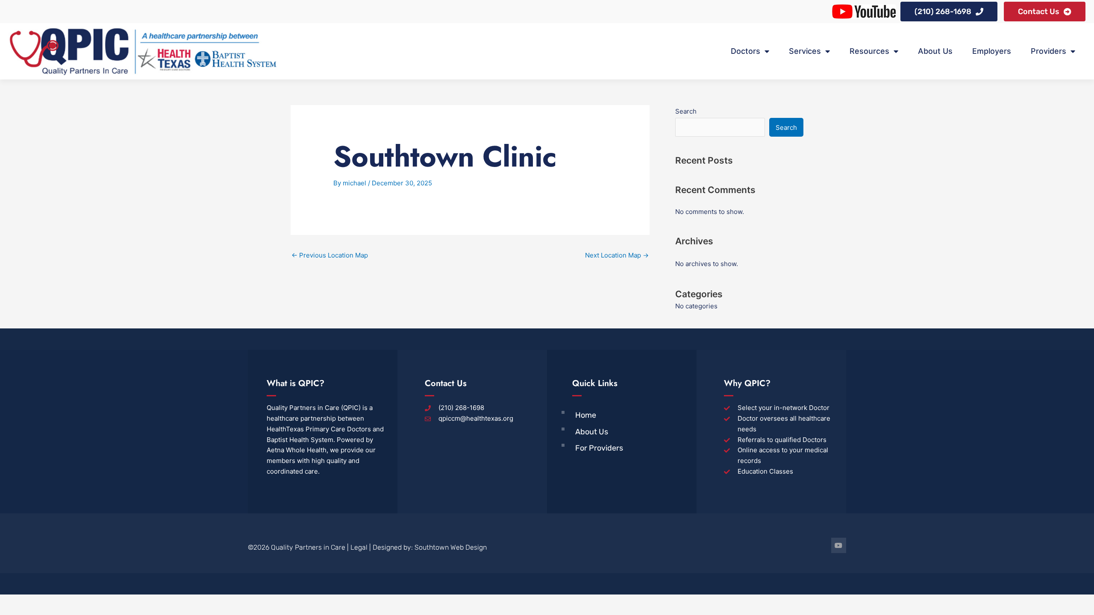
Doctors (745, 51)
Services (805, 51)
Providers (1048, 51)
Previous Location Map (329, 255)
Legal (359, 547)
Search (686, 111)
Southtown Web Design (451, 547)
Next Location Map (617, 255)
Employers (991, 51)
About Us (935, 51)
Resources (869, 51)
